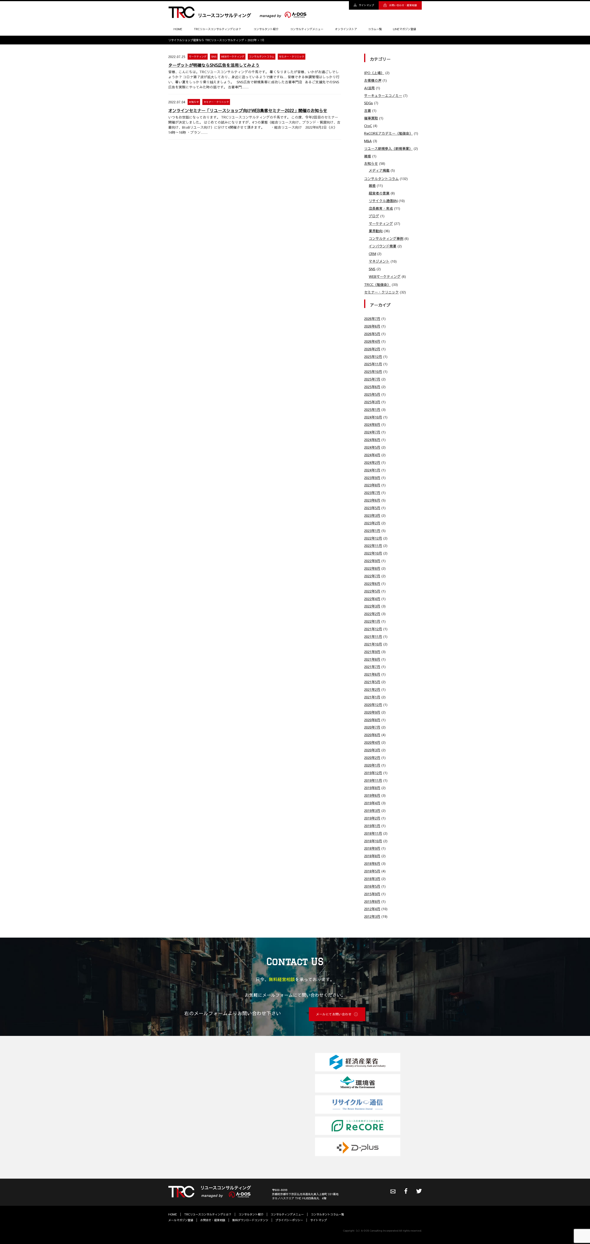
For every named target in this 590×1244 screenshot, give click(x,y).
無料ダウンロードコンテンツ (250, 1220)
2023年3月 (372, 515)
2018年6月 (372, 863)
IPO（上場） (374, 72)
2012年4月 (372, 908)
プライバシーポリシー (289, 1220)
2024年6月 (372, 439)
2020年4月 (372, 742)
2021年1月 (372, 697)
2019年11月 (373, 780)
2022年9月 (372, 560)
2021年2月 (372, 689)
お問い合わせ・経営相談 (403, 5)
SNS (213, 56)
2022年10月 (373, 553)
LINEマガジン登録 (404, 29)
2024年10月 (373, 417)
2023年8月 (372, 484)
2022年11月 (373, 545)
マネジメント (379, 261)
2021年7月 (372, 666)
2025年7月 (372, 379)
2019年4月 (372, 802)
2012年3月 (372, 916)
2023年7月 (372, 492)
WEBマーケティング (232, 56)
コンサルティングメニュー (306, 29)
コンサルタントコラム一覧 (327, 1214)
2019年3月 (372, 810)
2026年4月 (372, 341)
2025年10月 (373, 371)
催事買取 (371, 118)
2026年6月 (372, 326)
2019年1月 (372, 825)
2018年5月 (372, 871)
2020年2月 (372, 757)
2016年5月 (372, 886)
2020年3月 (372, 749)
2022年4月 (372, 598)
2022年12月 (373, 538)
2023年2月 (372, 522)
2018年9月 (372, 848)
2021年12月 (373, 628)
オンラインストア (346, 29)
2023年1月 (372, 530)
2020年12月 (373, 704)
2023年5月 (372, 507)
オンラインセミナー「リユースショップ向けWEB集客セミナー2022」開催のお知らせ (247, 110)
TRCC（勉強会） (377, 284)
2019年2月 (372, 818)
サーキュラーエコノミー (383, 95)
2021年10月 (373, 644)
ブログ (374, 215)
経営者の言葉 (379, 193)
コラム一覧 (375, 29)
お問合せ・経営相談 (212, 1220)
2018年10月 (373, 840)
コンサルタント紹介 (266, 29)
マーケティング (197, 56)
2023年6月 (372, 500)
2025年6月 (372, 386)
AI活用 (369, 87)
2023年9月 (372, 477)
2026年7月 (372, 318)
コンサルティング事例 (386, 238)
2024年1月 (372, 470)
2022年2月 (372, 613)
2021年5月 (372, 681)
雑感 (367, 156)
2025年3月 (372, 401)
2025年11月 (373, 363)
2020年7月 (372, 727)
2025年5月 (372, 394)
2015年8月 (372, 901)
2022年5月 (372, 591)
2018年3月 (372, 878)
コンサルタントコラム (261, 56)
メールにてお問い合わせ (333, 1014)
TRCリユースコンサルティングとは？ (217, 29)
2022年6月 (372, 583)
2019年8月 (372, 787)
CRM (372, 253)
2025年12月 (373, 356)
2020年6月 (372, 734)
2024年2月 (372, 462)
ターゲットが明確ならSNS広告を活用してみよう (214, 65)
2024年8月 (372, 424)
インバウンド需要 (382, 246)
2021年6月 (372, 674)
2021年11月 (373, 636)
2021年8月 (372, 659)
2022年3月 (372, 606)
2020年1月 (372, 765)
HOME (178, 29)
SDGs (368, 102)
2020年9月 (372, 712)
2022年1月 (372, 621)
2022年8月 (372, 568)
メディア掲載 (379, 170)
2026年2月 (372, 348)
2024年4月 (372, 454)
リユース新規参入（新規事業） (388, 148)
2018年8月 (372, 855)
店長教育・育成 (381, 208)
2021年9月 (372, 651)
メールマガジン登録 (180, 1220)
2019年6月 (372, 795)
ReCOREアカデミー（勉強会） (388, 133)
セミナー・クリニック (291, 56)
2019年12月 (373, 772)
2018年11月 (373, 833)
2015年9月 (372, 893)
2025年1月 (372, 409)
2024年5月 (372, 447)
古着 (367, 110)
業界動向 (376, 230)
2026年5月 (372, 333)
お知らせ (194, 102)
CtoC (368, 125)
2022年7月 (372, 575)
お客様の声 (372, 80)
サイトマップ (366, 5)
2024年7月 (372, 432)
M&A (368, 140)
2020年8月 (372, 719)
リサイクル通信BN (383, 200)
